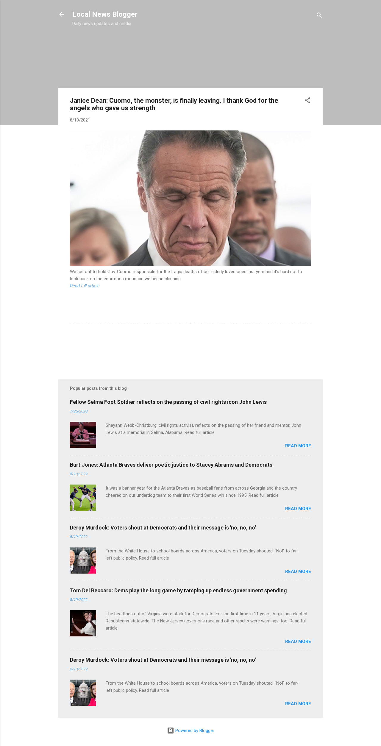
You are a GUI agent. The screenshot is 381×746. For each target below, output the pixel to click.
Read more (298, 445)
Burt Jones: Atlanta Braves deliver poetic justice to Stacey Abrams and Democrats (171, 465)
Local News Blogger (105, 14)
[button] (307, 101)
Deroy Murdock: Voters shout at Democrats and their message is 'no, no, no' (163, 527)
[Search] (319, 16)
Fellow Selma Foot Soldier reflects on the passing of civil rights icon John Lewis (168, 402)
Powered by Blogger (194, 730)
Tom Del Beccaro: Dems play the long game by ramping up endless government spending (178, 590)
